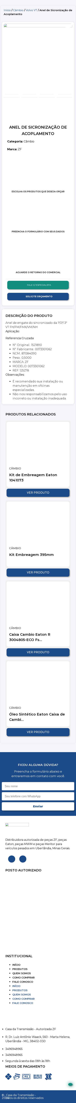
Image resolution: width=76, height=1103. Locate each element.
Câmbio (18, 10)
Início (7, 10)
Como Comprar (23, 977)
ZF (14, 149)
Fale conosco (22, 981)
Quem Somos (21, 973)
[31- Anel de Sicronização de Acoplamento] (38, 58)
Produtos (19, 969)
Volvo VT (31, 10)
